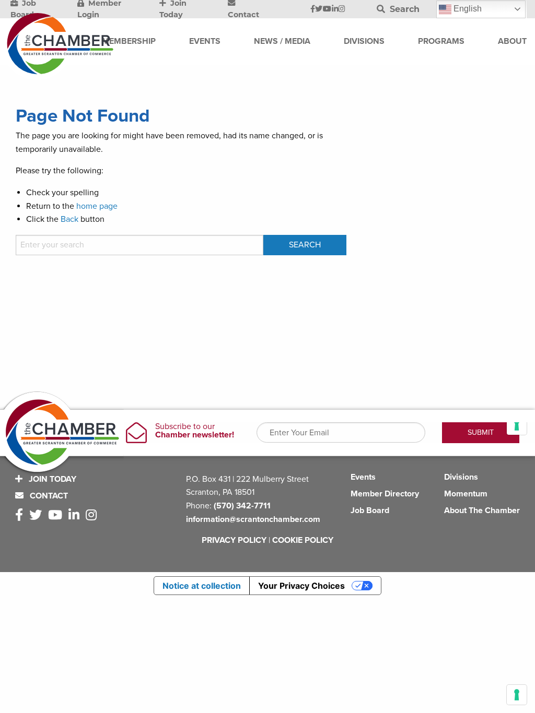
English (466, 8)
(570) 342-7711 (242, 506)
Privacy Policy (234, 540)
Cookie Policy (302, 540)
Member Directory (385, 494)
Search (403, 9)
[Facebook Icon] (312, 9)
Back (69, 219)
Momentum (465, 494)
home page (97, 206)
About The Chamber (482, 510)
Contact (48, 496)
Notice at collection (201, 585)
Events (363, 477)
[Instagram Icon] (342, 9)
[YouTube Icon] (327, 9)
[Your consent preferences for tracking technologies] (517, 695)
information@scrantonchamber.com (253, 519)
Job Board (370, 510)
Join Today (51, 479)
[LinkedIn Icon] (335, 9)
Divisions (461, 477)
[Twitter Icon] (318, 9)
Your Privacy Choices (301, 585)
